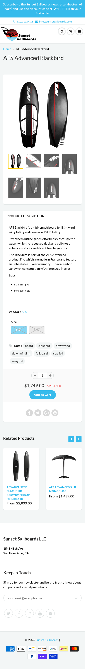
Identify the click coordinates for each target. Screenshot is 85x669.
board (29, 346)
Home (7, 49)
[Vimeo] (50, 613)
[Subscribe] (76, 598)
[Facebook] (19, 613)
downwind (63, 346)
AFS (24, 312)
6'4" (36, 329)
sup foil (58, 353)
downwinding (21, 353)
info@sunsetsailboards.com (55, 21)
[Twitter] (8, 613)
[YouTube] (40, 613)
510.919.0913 (25, 21)
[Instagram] (29, 613)
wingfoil (17, 361)
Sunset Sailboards (47, 640)
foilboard (42, 353)
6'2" (19, 329)
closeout (44, 346)
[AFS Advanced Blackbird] (42, 115)
